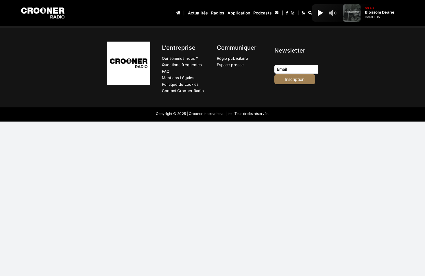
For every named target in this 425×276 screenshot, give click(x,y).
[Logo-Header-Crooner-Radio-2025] (42, 9)
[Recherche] (310, 13)
